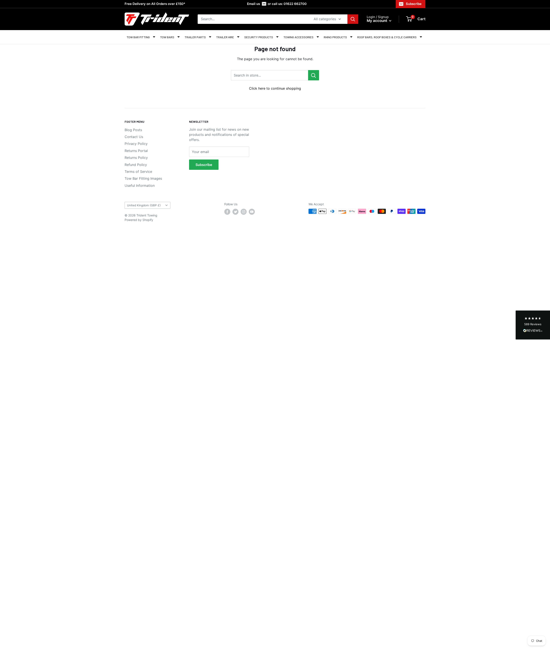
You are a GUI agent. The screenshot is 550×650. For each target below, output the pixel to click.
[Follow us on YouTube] (252, 212)
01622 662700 (295, 4)
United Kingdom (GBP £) (144, 205)
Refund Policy (136, 164)
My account (377, 20)
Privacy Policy (136, 143)
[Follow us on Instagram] (244, 212)
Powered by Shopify (139, 220)
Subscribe (414, 4)
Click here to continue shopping (275, 88)
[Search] (352, 19)
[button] (533, 325)
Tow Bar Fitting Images (143, 178)
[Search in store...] (313, 75)
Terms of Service (138, 171)
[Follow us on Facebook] (227, 212)
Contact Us (134, 137)
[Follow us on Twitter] (235, 212)
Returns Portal (136, 151)
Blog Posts (133, 130)
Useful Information (140, 185)
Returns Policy (136, 157)
